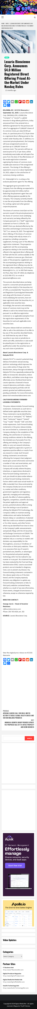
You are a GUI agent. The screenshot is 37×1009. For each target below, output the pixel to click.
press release (19, 653)
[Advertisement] (18, 686)
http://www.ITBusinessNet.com (13, 970)
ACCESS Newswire (21, 110)
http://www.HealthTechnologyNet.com (16, 988)
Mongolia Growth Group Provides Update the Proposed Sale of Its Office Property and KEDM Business (19, 723)
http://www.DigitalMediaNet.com (14, 982)
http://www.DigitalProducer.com (13, 976)
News (7, 57)
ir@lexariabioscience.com (12, 609)
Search (29, 738)
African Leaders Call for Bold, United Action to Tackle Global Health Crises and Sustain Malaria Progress (18, 714)
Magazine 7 (17, 1006)
